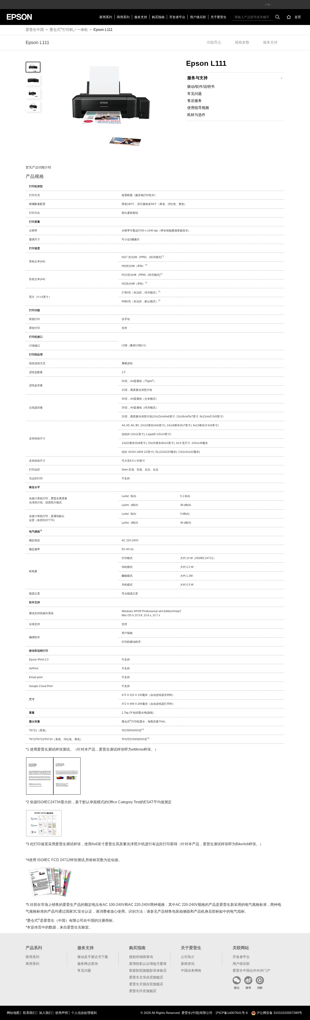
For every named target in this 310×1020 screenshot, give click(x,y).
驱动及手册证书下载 (92, 957)
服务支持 (140, 17)
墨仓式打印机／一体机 (68, 29)
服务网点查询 (87, 964)
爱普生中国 (35, 30)
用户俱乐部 (198, 17)
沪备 (232, 1013)
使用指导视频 (198, 108)
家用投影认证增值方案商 (148, 964)
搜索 (277, 17)
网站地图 (13, 1013)
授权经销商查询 (141, 957)
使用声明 (61, 1013)
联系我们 (29, 1013)
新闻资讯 (187, 964)
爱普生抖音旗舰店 (142, 991)
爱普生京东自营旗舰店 (146, 977)
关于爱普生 (218, 17)
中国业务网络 (191, 970)
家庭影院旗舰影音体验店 (148, 970)
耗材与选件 (196, 115)
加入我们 (45, 1013)
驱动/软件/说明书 (200, 87)
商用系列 (123, 17)
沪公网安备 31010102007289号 (279, 1013)
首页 (298, 17)
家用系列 (105, 17)
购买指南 (158, 17)
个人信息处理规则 (84, 1013)
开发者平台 (177, 17)
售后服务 (194, 101)
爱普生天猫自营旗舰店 (146, 984)
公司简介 (187, 957)
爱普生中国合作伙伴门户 (251, 970)
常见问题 (194, 94)
